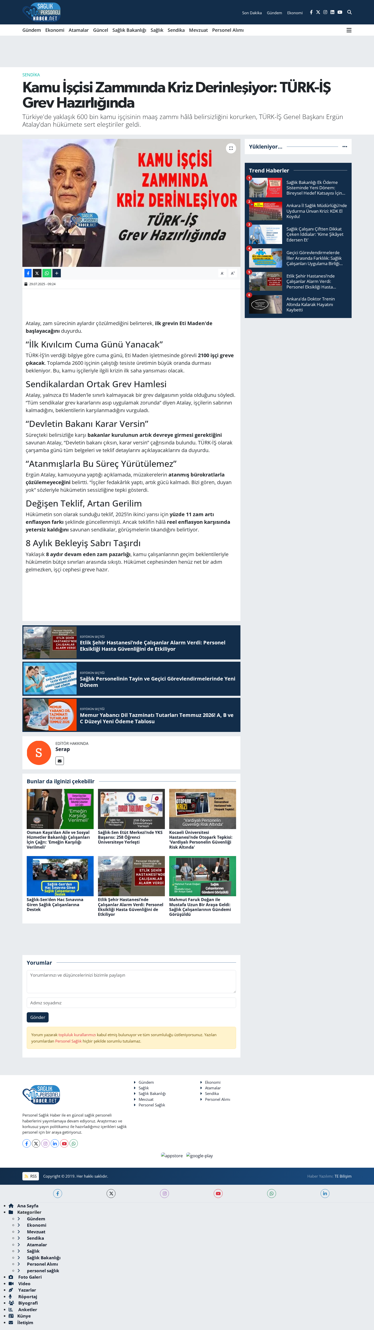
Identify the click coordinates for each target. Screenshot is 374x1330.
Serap (62, 749)
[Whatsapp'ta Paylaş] (46, 273)
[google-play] (199, 1155)
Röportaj (27, 1296)
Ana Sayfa (27, 1206)
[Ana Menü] (349, 30)
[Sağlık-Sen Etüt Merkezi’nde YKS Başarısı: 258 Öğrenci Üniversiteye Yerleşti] (131, 808)
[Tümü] (344, 146)
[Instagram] (45, 1143)
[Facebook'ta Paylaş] (28, 273)
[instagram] (164, 1193)
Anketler (27, 1309)
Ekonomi (54, 30)
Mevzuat (198, 30)
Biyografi (27, 1303)
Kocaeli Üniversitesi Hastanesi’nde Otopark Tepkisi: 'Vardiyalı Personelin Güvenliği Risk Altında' (201, 840)
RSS (33, 1176)
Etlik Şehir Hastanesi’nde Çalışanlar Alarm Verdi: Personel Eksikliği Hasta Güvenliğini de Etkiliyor (130, 907)
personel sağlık (42, 1271)
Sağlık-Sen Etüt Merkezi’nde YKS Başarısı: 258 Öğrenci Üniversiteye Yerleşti (130, 837)
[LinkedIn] (55, 1143)
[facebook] (57, 1193)
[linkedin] (325, 1193)
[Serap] (39, 752)
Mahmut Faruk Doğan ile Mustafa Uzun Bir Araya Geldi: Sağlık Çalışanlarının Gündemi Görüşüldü (200, 907)
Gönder (37, 1017)
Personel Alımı (228, 30)
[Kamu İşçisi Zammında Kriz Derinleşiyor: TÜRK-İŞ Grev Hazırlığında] (131, 203)
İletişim (25, 1322)
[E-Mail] (59, 761)
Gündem (31, 30)
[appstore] (172, 1155)
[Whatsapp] (73, 1143)
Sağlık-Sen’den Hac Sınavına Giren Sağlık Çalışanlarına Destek (55, 904)
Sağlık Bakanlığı (129, 30)
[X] (36, 1143)
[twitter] (111, 1193)
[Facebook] (26, 1143)
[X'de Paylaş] (37, 273)
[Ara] (349, 12)
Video (24, 1283)
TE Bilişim (343, 1176)
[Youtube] (64, 1143)
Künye (24, 1316)
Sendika (176, 30)
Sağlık (157, 30)
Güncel (100, 30)
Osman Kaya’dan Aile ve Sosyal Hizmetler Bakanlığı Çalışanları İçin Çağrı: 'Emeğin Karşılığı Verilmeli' (58, 840)
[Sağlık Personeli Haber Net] (41, 12)
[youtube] (218, 1193)
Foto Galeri (29, 1277)
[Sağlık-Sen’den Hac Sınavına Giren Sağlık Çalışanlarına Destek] (60, 876)
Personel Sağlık (68, 1041)
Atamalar (79, 30)
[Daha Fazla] (56, 273)
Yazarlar (26, 1290)
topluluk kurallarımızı (78, 1034)
